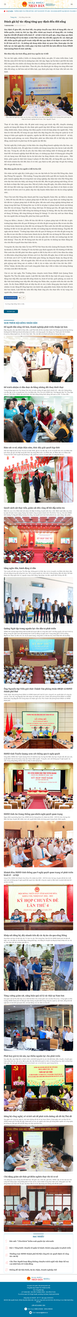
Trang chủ (13, 17)
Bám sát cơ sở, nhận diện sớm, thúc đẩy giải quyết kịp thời (32, 447)
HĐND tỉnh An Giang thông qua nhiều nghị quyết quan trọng (33, 814)
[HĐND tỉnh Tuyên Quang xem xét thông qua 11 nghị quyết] (38, 786)
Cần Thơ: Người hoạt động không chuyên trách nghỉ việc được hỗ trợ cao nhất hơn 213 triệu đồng (39, 1262)
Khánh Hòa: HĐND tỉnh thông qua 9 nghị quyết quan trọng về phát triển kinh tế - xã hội (38, 873)
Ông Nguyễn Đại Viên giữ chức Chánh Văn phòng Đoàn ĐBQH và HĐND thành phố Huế (38, 690)
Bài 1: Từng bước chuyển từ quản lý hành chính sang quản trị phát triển (40, 1248)
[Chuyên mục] (5, 4)
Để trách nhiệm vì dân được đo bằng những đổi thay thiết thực (34, 387)
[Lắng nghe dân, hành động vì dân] (38, 600)
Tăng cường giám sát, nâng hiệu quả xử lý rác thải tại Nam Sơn (34, 996)
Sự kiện (10, 11)
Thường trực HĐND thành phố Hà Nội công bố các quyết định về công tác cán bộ (39, 1255)
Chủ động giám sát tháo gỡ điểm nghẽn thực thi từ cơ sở (31, 1176)
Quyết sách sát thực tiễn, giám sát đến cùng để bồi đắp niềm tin (34, 508)
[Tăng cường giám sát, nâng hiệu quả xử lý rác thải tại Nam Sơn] (38, 1028)
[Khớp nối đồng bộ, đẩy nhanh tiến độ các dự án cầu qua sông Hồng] (38, 967)
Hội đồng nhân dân (25, 17)
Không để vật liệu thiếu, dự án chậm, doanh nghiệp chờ (33, 1270)
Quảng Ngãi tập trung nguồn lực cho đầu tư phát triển (30, 628)
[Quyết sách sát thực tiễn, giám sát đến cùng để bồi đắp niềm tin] (38, 540)
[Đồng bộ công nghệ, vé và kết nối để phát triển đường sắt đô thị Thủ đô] (38, 1148)
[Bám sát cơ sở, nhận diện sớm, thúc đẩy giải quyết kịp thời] (38, 479)
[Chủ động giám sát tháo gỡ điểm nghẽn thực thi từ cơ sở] (38, 1209)
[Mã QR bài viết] (24, 297)
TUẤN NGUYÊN (8, 25)
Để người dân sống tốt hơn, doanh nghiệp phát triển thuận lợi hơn (36, 327)
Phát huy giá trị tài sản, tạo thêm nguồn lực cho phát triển (32, 1056)
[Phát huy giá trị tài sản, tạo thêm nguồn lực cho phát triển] (38, 1088)
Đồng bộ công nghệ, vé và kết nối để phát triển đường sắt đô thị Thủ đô (38, 1116)
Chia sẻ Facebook (11, 297)
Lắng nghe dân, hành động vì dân (20, 568)
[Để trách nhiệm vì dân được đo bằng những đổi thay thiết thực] (38, 419)
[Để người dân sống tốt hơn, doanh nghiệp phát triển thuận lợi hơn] (38, 359)
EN (71, 4)
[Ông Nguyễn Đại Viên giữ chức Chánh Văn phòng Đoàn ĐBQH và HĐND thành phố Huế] (38, 725)
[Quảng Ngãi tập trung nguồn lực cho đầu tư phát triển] (38, 660)
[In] (20, 297)
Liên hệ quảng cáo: (38, 1305)
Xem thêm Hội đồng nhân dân (20, 323)
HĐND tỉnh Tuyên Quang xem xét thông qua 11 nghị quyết (32, 754)
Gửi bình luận (11, 311)
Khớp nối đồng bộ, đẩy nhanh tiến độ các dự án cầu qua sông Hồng (35, 935)
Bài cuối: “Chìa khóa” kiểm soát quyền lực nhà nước (31, 1241)
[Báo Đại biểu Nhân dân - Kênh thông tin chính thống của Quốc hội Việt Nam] (38, 4)
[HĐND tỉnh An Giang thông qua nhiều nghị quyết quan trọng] (38, 844)
